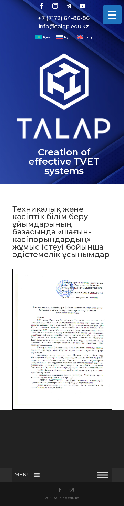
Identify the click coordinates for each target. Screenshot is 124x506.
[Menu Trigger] (112, 14)
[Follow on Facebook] (41, 5)
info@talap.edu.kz (64, 26)
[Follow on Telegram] (68, 5)
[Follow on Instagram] (55, 5)
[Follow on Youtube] (82, 5)
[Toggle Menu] (102, 474)
